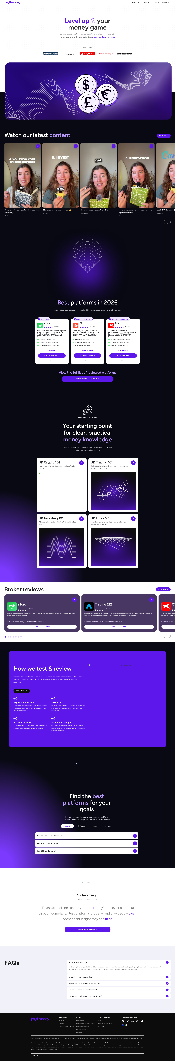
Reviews (164, 2)
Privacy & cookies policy (105, 1023)
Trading (145, 2)
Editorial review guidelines (66, 1026)
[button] (164, 636)
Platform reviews (81, 1029)
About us (61, 1020)
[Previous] (163, 222)
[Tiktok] (142, 1021)
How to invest (80, 1020)
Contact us (62, 1023)
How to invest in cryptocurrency (85, 1023)
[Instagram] (137, 1021)
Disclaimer (101, 1026)
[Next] (169, 222)
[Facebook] (123, 1021)
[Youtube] (132, 1021)
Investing (134, 2)
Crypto (155, 2)
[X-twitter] (128, 1021)
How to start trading (82, 1026)
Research (79, 1032)
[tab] (67, 826)
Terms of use (101, 1020)
